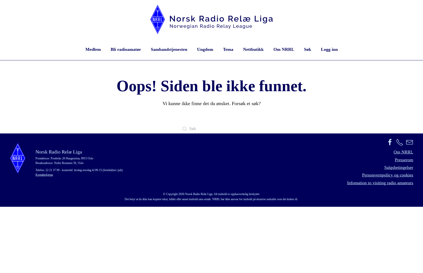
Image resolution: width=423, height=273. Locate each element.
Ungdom (205, 49)
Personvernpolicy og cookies (387, 175)
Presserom (404, 159)
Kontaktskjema (44, 174)
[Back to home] (211, 19)
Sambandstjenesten (169, 49)
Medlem (93, 49)
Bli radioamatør (126, 49)
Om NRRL (283, 49)
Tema (228, 49)
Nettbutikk (253, 49)
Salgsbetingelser (398, 167)
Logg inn (329, 49)
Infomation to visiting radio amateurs (380, 182)
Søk (307, 49)
